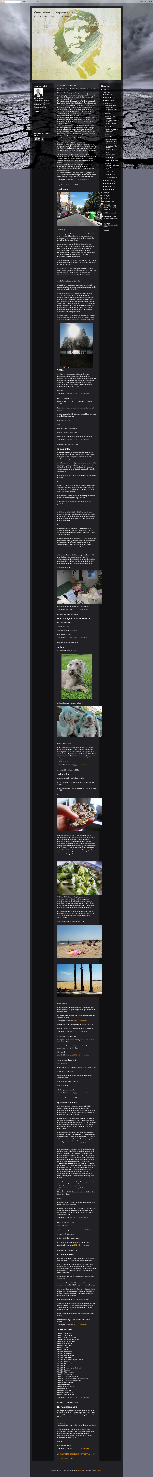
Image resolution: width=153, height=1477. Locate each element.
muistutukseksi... (66, 1329)
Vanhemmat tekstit (88, 1454)
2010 (105, 193)
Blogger (99, 1470)
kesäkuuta (108, 100)
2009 (105, 196)
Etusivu (76, 1454)
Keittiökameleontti (109, 213)
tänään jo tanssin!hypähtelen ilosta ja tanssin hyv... (112, 166)
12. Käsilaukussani (67, 1407)
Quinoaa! (106, 223)
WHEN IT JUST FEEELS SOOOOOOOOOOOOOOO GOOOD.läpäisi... (112, 120)
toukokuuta (109, 103)
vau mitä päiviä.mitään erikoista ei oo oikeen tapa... (110, 154)
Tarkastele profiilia (40, 107)
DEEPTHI (106, 204)
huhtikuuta (108, 181)
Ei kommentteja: (83, 180)
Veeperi (106, 230)
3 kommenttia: (83, 1217)
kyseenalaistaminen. (68, 1102)
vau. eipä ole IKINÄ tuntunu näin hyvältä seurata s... (112, 147)
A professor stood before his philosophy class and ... (111, 108)
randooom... (63, 189)
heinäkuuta (109, 97)
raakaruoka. (63, 774)
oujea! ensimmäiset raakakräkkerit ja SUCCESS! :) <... (111, 141)
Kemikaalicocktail (109, 216)
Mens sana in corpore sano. (54, 12)
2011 (105, 92)
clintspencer (81, 1470)
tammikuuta (109, 189)
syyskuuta (108, 94)
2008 (105, 198)
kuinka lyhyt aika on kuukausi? (73, 618)
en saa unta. (63, 449)
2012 (105, 89)
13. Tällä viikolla (65, 1254)
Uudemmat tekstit (65, 1454)
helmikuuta (109, 186)
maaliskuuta (109, 183)
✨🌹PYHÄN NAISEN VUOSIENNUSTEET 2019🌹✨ (110, 207)
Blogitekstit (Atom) (67, 1458)
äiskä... (61, 647)
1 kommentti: (83, 765)
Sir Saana (39, 98)
